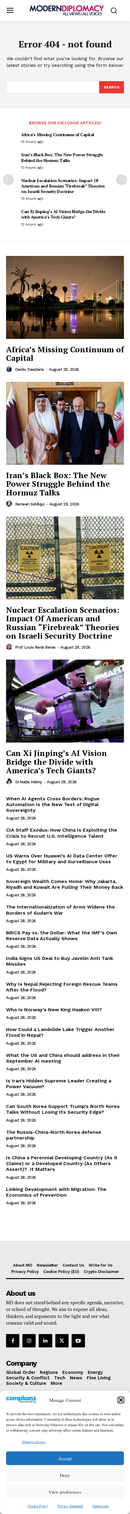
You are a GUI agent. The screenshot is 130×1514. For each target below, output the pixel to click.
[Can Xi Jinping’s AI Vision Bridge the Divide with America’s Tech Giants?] (65, 701)
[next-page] (121, 179)
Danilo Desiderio (29, 369)
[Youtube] (78, 1340)
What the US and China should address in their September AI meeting (63, 1058)
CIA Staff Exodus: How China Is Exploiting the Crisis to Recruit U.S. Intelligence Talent (61, 833)
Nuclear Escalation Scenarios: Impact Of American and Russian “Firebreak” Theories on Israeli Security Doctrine (63, 186)
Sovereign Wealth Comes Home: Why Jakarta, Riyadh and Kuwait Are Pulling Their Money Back (64, 884)
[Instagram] (29, 1340)
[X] (62, 1340)
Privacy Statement (70, 1505)
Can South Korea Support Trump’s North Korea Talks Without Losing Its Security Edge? (62, 1109)
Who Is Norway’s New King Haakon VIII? (54, 1009)
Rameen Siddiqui (29, 504)
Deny (65, 1475)
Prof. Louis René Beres (35, 647)
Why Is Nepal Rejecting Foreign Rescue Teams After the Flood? (62, 987)
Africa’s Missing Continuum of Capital (57, 134)
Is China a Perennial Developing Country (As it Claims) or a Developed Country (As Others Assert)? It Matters (62, 1163)
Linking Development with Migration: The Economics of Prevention (56, 1192)
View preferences (65, 1492)
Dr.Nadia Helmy (28, 782)
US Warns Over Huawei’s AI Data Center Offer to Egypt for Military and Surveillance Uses (61, 858)
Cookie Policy (38, 1505)
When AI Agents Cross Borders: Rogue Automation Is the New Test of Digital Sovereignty (52, 804)
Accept (65, 1458)
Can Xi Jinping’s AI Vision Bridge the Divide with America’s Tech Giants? (63, 214)
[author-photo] (10, 369)
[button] (121, 1400)
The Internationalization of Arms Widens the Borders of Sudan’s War (60, 910)
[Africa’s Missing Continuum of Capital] (65, 297)
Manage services (34, 1441)
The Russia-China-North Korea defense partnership (53, 1135)
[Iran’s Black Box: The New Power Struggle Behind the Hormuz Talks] (65, 423)
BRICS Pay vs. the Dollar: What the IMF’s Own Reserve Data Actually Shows (61, 935)
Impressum (101, 1505)
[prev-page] (8, 179)
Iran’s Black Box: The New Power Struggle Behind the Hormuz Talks (62, 157)
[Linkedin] (45, 1340)
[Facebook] (12, 1340)
